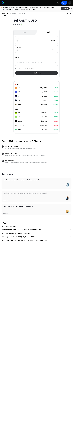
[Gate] (3, 2)
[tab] (5, 14)
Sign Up (64, 3)
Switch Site (65, 8)
